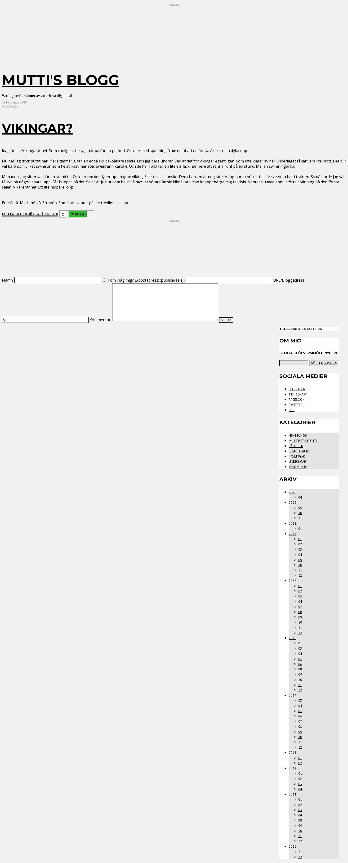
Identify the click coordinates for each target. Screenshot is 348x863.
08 (300, 612)
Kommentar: (100, 319)
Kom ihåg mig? (121, 280)
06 (300, 664)
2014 (292, 695)
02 (300, 544)
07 (300, 607)
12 (300, 575)
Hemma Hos (298, 435)
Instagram (297, 394)
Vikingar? (37, 128)
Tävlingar (297, 456)
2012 (292, 768)
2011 (292, 794)
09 (300, 508)
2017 (292, 534)
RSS (291, 410)
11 (300, 518)
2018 (292, 523)
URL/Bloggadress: (289, 280)
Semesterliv (299, 451)
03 (300, 549)
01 (300, 528)
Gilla (79, 214)
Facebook (296, 399)
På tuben (296, 446)
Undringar (297, 461)
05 (300, 659)
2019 (292, 502)
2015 (292, 638)
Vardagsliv (10, 106)
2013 (292, 753)
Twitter (296, 405)
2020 (292, 492)
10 (300, 513)
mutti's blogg (60, 80)
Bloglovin (297, 389)
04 (300, 497)
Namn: (7, 280)
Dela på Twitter (45, 214)
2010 (292, 846)
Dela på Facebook (16, 214)
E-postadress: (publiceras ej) (160, 280)
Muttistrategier (303, 441)
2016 (292, 581)
